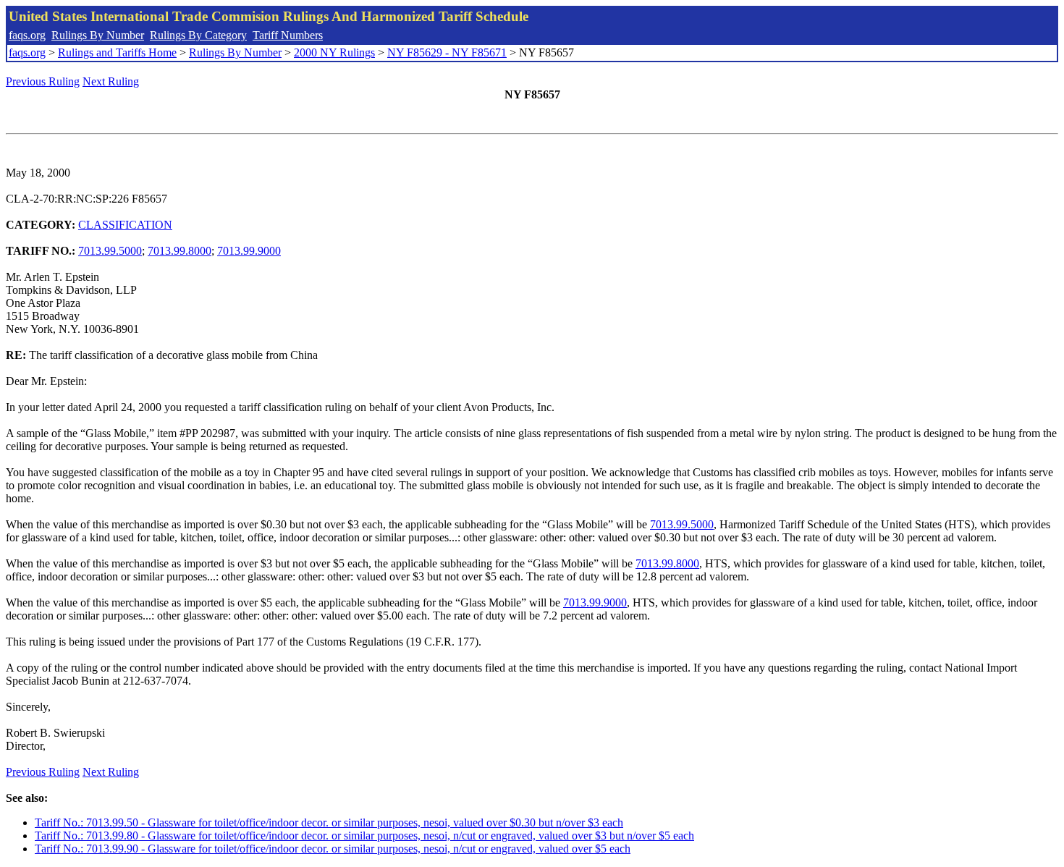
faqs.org (27, 35)
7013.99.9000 (249, 251)
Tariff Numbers (288, 35)
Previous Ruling (43, 81)
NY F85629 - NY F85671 (447, 52)
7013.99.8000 (179, 251)
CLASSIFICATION (125, 225)
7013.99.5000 (110, 251)
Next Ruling (111, 81)
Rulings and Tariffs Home (117, 52)
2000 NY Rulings (334, 52)
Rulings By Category (198, 35)
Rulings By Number (97, 35)
